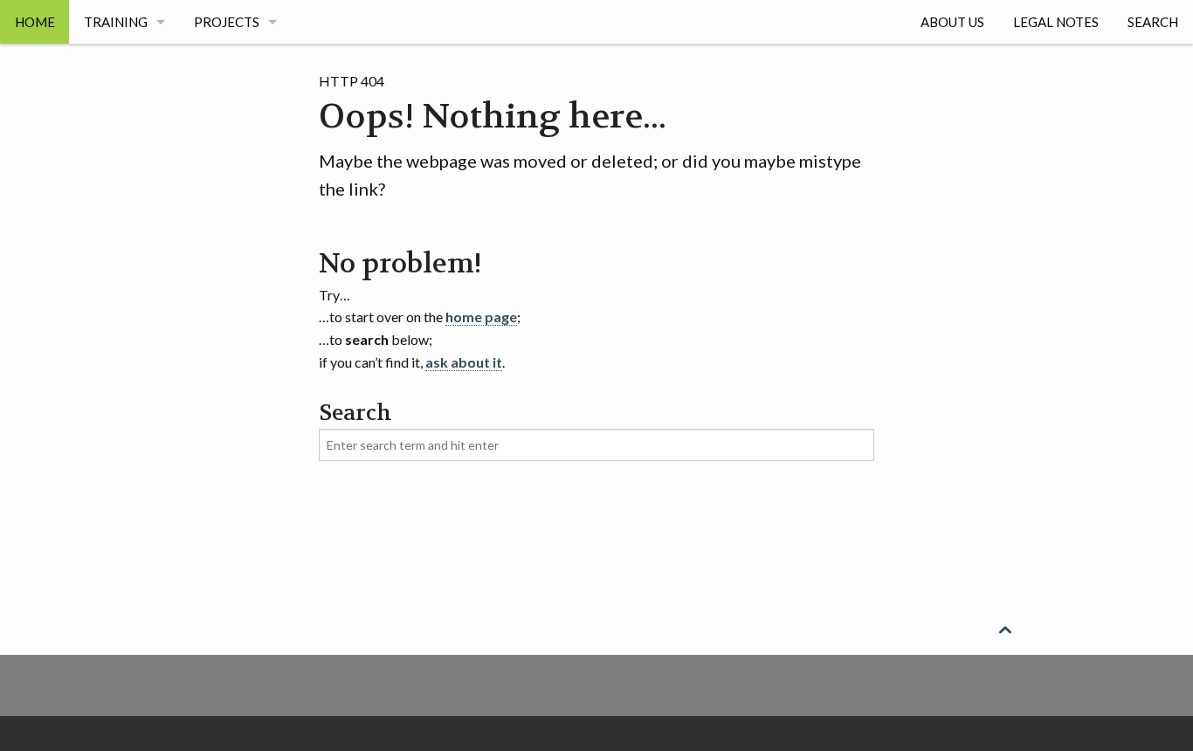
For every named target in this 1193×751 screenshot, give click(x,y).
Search (1152, 22)
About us (952, 22)
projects (226, 22)
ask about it (463, 362)
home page (481, 316)
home (35, 22)
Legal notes (1056, 22)
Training (116, 22)
